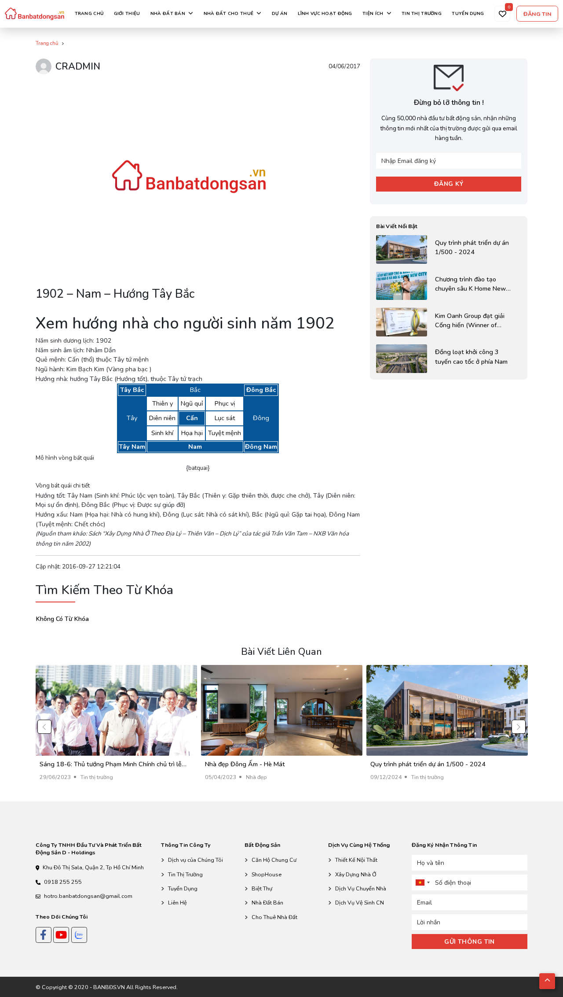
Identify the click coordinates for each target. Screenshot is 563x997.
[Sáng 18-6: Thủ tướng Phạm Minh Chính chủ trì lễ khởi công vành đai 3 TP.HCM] (116, 727)
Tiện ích (372, 14)
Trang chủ (89, 14)
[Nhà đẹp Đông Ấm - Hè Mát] (281, 727)
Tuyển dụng (468, 14)
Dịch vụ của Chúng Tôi (195, 860)
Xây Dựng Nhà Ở (356, 874)
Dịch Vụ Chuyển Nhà (360, 888)
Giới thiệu (127, 14)
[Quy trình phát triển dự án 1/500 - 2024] (448, 249)
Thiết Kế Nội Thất (356, 860)
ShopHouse (267, 874)
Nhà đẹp (256, 777)
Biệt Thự (262, 888)
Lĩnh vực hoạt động (325, 14)
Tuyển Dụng (182, 888)
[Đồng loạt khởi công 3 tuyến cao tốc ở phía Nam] (448, 358)
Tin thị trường (422, 14)
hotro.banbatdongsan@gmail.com (88, 896)
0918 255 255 (63, 882)
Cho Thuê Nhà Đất (274, 917)
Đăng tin (537, 14)
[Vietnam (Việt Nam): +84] (422, 882)
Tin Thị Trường (185, 874)
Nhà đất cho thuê (229, 14)
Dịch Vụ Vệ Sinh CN (359, 902)
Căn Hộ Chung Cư (274, 860)
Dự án (279, 14)
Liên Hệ (177, 902)
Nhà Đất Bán (267, 902)
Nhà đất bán (167, 14)
